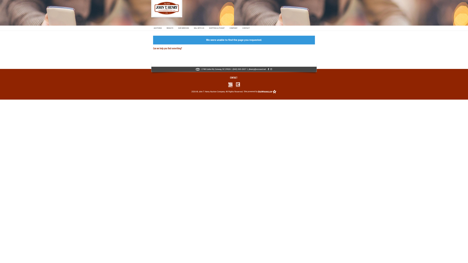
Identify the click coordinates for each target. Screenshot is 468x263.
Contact (246, 28)
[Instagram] (271, 69)
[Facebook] (268, 69)
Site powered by (251, 91)
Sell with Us (199, 28)
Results (170, 28)
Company (233, 28)
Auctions (158, 28)
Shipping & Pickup (217, 28)
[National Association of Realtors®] (238, 85)
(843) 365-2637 (239, 69)
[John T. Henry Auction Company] (167, 8)
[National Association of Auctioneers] (230, 85)
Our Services (183, 28)
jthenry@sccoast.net (257, 69)
